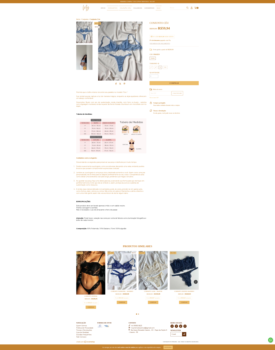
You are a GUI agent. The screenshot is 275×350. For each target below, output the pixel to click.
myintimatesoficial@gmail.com (143, 328)
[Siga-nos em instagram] (172, 326)
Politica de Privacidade (84, 328)
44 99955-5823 (136, 326)
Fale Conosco (81, 337)
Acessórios (149, 8)
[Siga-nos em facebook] (176, 326)
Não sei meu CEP (154, 97)
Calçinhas (137, 8)
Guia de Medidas (82, 332)
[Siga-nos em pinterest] (185, 326)
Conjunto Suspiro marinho (184, 291)
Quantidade (155, 72)
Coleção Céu (125, 8)
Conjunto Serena (90, 296)
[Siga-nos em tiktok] (180, 326)
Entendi (168, 347)
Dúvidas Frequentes (83, 335)
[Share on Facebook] (116, 84)
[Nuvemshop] (85, 342)
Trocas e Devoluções (84, 330)
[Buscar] (187, 8)
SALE (158, 8)
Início (103, 8)
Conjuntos (112, 8)
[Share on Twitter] (120, 84)
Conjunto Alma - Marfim (153, 291)
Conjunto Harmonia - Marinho (122, 291)
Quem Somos (81, 326)
